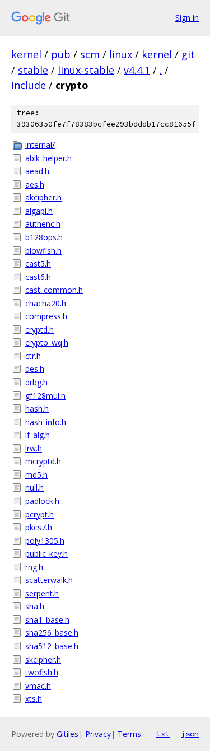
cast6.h (38, 277)
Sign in (187, 17)
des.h (34, 368)
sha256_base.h (51, 632)
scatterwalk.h (49, 580)
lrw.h (33, 448)
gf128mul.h (45, 395)
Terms (129, 734)
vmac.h (38, 685)
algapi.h (39, 211)
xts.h (33, 698)
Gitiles (67, 734)
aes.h (34, 184)
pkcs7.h (38, 527)
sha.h (34, 606)
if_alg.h (37, 435)
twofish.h (41, 672)
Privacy (98, 734)
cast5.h (38, 263)
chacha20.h (45, 303)
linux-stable (86, 70)
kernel (26, 54)
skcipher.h (43, 659)
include (28, 85)
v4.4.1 (137, 70)
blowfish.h (43, 250)
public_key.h (46, 553)
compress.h (46, 316)
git (188, 54)
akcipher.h (43, 197)
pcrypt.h (39, 514)
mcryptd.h (43, 461)
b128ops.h (44, 237)
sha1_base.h (47, 619)
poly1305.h (44, 540)
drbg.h (36, 382)
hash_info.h (45, 422)
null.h (34, 487)
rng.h (34, 567)
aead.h (37, 171)
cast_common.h (54, 289)
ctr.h (33, 356)
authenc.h (42, 223)
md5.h (36, 474)
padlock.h (42, 501)
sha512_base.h (51, 646)
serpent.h (42, 593)
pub (61, 54)
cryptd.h (39, 329)
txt (163, 734)
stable (33, 70)
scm (90, 54)
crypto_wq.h (46, 342)
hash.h (37, 408)
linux (120, 54)
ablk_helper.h (48, 158)
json (190, 734)
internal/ (40, 144)
